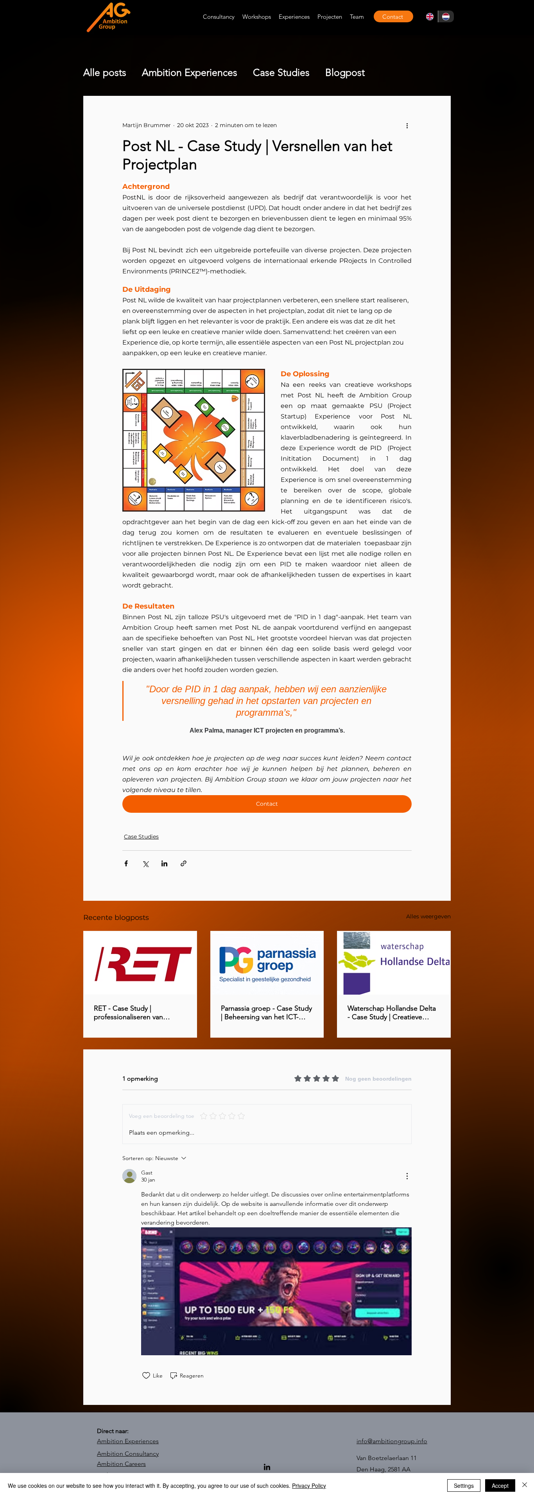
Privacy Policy (309, 1485)
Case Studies (281, 72)
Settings (464, 1485)
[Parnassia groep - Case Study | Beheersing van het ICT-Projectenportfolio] (267, 963)
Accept (500, 1485)
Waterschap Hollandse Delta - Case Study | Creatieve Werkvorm (392, 1012)
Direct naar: (113, 1431)
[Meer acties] (407, 125)
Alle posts (104, 72)
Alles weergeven (428, 916)
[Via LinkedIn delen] (164, 863)
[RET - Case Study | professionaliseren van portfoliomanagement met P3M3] (140, 963)
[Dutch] (446, 16)
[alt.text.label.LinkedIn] (267, 1467)
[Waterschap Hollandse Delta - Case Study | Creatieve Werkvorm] (394, 963)
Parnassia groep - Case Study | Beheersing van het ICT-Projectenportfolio (266, 1012)
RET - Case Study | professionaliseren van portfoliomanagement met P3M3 (135, 1012)
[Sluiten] (524, 1485)
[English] (430, 16)
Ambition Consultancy (128, 1453)
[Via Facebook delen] (126, 863)
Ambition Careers (121, 1463)
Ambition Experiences (189, 72)
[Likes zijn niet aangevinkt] (146, 1375)
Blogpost (345, 72)
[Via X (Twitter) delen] (145, 863)
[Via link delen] (183, 863)
